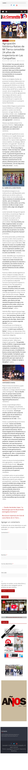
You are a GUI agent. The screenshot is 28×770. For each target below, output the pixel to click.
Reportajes (12, 40)
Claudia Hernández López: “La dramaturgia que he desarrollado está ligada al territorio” (13, 509)
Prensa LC (14, 60)
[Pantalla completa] (25, 612)
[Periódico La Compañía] (3, 11)
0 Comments (21, 60)
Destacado (5, 40)
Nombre (4, 555)
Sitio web (4, 572)
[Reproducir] (3, 612)
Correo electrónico (7, 564)
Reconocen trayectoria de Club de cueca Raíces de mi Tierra (13, 517)
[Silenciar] (22, 612)
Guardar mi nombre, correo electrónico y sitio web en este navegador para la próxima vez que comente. (13, 585)
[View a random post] (25, 11)
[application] (14, 606)
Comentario (5, 532)
